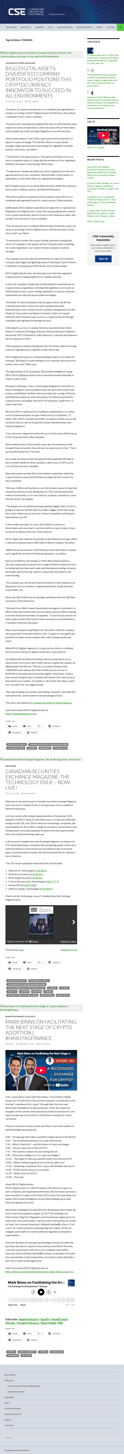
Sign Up (103, 258)
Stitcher (10, 1323)
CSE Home (110, 27)
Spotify (45, 1319)
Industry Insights (85, 27)
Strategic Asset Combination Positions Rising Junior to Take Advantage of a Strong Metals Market (101, 201)
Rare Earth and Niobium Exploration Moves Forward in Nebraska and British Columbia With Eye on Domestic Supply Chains (101, 172)
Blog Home (11, 27)
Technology (60, 748)
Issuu (21, 949)
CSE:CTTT (12, 992)
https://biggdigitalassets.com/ (21, 713)
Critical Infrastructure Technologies (26, 988)
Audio (11, 1044)
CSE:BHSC (53, 988)
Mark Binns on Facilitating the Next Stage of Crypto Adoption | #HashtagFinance (40, 1030)
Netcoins (26, 1355)
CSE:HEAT (24, 992)
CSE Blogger (30, 793)
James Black (57, 1352)
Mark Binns (45, 748)
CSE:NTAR (37, 992)
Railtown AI (63, 995)
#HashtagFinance (14, 1016)
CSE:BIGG (32, 748)
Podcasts (24, 27)
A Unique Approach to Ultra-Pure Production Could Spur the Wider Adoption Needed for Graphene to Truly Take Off (103, 59)
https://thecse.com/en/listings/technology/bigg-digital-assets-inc (39, 1271)
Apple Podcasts (28, 1319)
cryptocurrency (27, 1352)
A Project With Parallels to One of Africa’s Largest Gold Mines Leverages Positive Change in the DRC (103, 187)
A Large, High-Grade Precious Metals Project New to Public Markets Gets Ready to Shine (101, 213)
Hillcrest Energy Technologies (22, 995)
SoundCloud (59, 1319)
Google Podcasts (28, 1323)
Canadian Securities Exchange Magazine (48, 744)
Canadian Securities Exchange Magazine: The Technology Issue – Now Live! (37, 779)
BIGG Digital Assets (17, 744)
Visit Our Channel (95, 147)
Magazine (39, 27)
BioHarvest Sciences (39, 981)
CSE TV (50, 27)
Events (99, 27)
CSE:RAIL (48, 992)
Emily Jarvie (32, 101)
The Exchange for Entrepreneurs (24, 1386)
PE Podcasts (44, 1044)
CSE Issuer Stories (65, 27)
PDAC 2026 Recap (96, 221)
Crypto (11, 1352)
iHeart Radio (48, 1323)
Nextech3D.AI (47, 995)
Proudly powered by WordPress (17, 1450)
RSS (60, 1323)
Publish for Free (69, 949)
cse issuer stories (16, 748)
